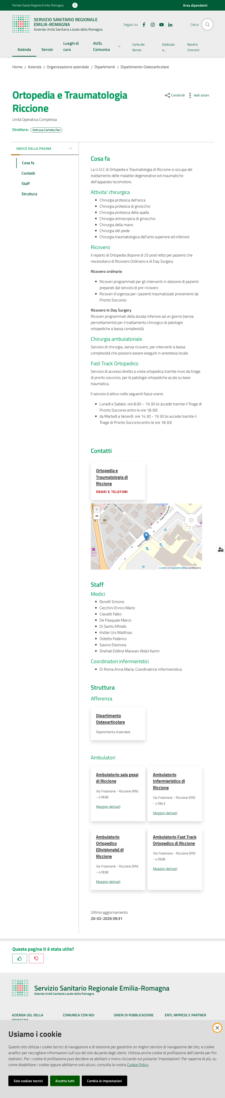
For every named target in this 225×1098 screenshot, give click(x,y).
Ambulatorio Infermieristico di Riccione (169, 781)
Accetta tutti (64, 1080)
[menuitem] (24, 50)
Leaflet (162, 567)
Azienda (34, 67)
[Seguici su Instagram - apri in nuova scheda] (151, 24)
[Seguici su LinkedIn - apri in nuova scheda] (168, 24)
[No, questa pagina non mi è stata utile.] (36, 958)
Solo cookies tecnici (28, 1080)
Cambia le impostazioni (104, 1080)
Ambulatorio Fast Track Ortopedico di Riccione (174, 840)
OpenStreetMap (179, 567)
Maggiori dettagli (108, 806)
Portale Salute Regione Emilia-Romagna (38, 5)
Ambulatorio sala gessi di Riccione (117, 777)
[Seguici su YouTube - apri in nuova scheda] (159, 24)
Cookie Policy (137, 1065)
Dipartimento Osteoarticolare (145, 67)
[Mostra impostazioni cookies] (220, 549)
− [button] (96, 516)
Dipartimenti (104, 67)
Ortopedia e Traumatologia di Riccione (112, 477)
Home (17, 67)
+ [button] (96, 509)
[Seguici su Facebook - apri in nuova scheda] (142, 24)
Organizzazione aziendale (68, 67)
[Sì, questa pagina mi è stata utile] (19, 958)
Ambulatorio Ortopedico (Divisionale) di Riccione (110, 846)
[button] (207, 24)
